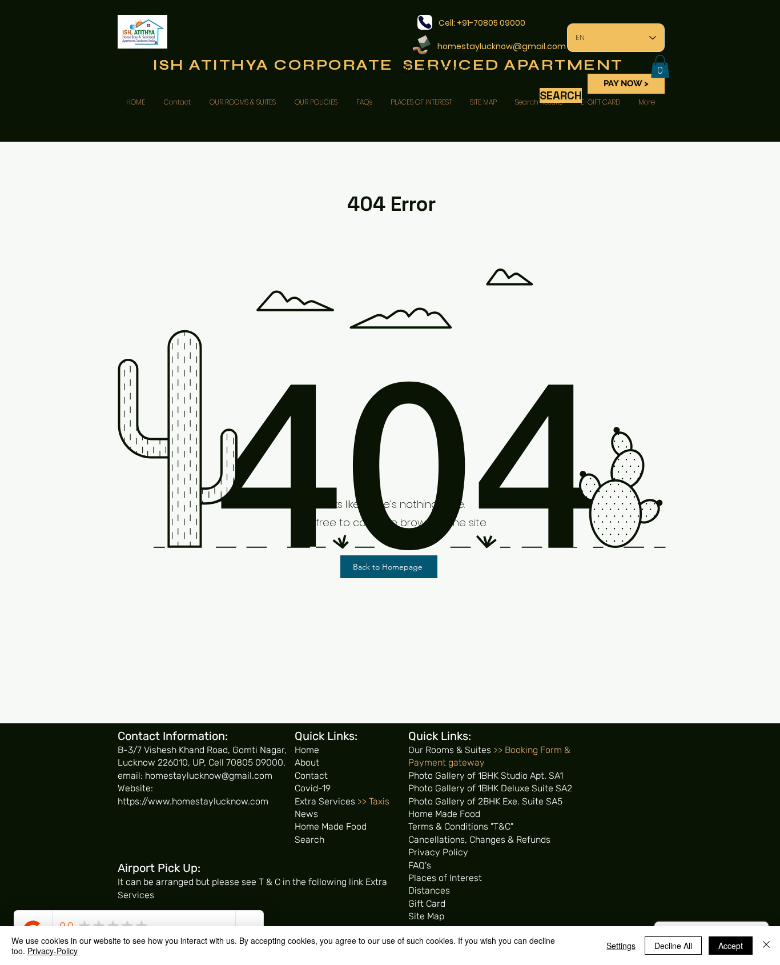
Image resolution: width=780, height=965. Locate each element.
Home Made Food (331, 826)
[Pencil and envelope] (421, 44)
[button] (660, 66)
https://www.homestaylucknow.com (193, 801)
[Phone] (424, 22)
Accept (730, 945)
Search (309, 839)
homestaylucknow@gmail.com (501, 46)
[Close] (766, 945)
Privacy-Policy (52, 950)
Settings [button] (621, 945)
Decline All (673, 945)
